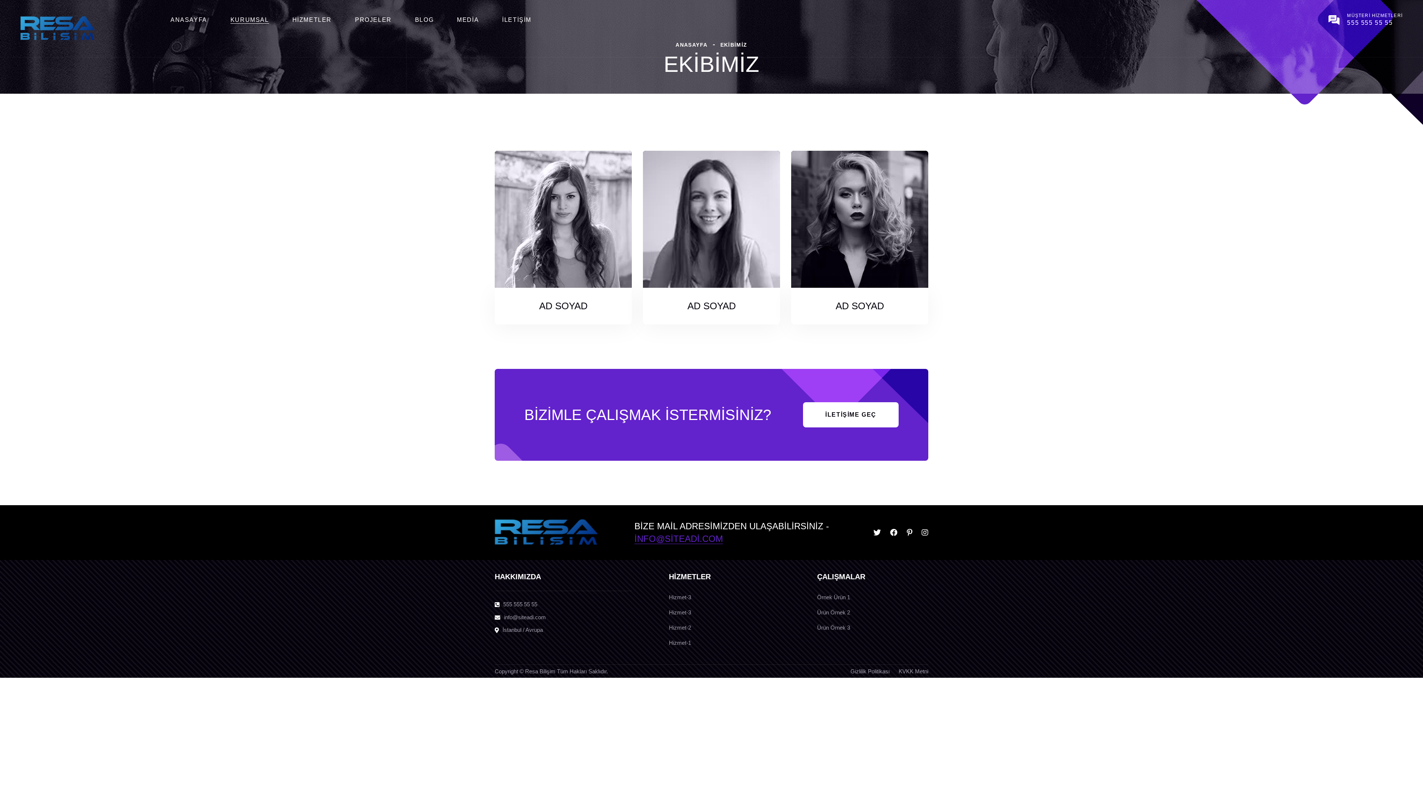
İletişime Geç (850, 414)
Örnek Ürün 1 (833, 597)
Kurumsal (249, 20)
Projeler (373, 20)
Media (468, 20)
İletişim (516, 20)
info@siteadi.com (678, 539)
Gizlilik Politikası (870, 671)
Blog (424, 20)
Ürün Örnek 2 (833, 612)
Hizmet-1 (680, 643)
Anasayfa (188, 20)
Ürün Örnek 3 (833, 627)
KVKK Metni (913, 671)
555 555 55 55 (1370, 23)
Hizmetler (312, 20)
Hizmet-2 (680, 627)
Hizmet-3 (680, 597)
